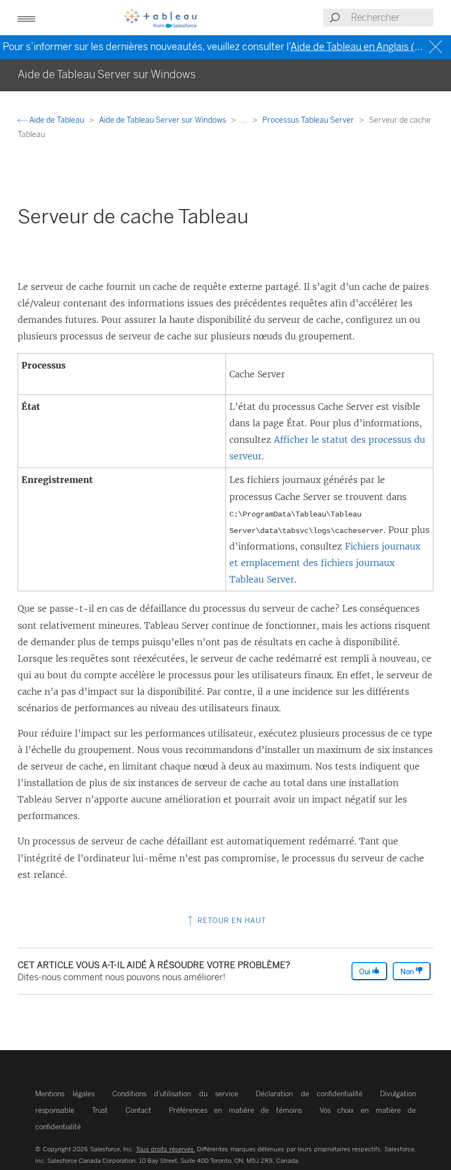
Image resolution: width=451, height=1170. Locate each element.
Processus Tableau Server (309, 120)
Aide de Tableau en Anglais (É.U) (362, 47)
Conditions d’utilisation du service (175, 1094)
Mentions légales (65, 1094)
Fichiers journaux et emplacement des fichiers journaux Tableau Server (324, 563)
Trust (100, 1110)
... (245, 120)
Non (407, 972)
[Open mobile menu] (26, 17)
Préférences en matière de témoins (235, 1110)
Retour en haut (230, 920)
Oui (365, 972)
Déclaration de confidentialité (309, 1094)
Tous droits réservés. (165, 1149)
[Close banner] (437, 47)
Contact (138, 1110)
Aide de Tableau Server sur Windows (163, 120)
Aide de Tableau (57, 120)
